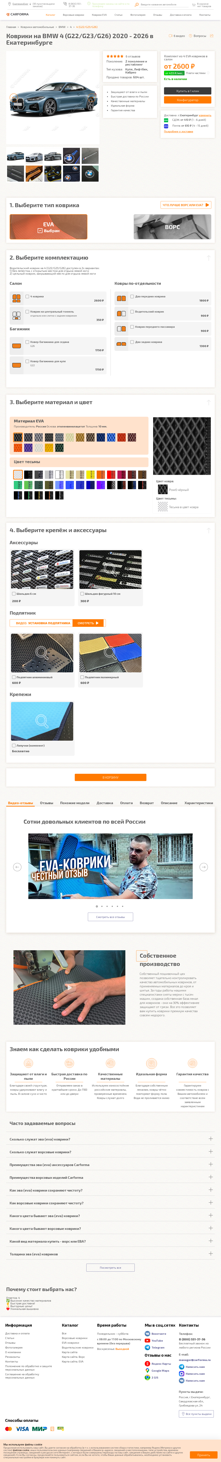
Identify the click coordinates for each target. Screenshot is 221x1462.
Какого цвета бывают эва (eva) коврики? (45, 1216)
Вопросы (200, 36)
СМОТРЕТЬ (86, 623)
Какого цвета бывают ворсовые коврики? (45, 1228)
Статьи (118, 14)
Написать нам (195, 1366)
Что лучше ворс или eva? (183, 205)
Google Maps (160, 1370)
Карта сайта (69, 1352)
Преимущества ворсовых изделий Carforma (46, 1177)
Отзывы (157, 14)
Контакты (204, 14)
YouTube (157, 1340)
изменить (205, 115)
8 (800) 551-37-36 (75, 5)
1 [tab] (97, 906)
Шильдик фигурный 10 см (102, 593)
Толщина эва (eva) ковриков (34, 1254)
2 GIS (155, 1377)
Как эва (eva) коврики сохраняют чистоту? (46, 1190)
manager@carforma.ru (195, 1359)
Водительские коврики (77, 1347)
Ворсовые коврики (73, 14)
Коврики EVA (99, 14)
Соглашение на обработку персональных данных (22, 1375)
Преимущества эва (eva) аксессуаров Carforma (49, 1165)
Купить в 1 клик (187, 91)
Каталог (50, 14)
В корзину (110, 777)
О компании (13, 1352)
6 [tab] (123, 906)
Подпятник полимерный (102, 677)
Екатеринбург (20, 4)
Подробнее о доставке (178, 131)
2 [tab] (102, 906)
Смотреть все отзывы (110, 916)
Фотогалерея (137, 14)
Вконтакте (159, 1333)
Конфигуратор (187, 100)
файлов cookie (21, 1450)
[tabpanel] (110, 866)
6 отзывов (133, 56)
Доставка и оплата (180, 14)
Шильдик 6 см (26, 593)
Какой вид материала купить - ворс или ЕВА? (48, 1241)
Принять (203, 1455)
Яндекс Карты (161, 1363)
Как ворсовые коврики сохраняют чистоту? (47, 1203)
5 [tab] (118, 906)
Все (64, 1333)
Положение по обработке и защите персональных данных (28, 1367)
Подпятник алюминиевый (34, 677)
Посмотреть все (110, 1267)
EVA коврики (70, 1342)
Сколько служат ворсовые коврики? (40, 1152)
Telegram (158, 1347)
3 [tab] (108, 906)
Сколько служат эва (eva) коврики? (40, 1139)
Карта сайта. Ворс (73, 1356)
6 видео (179, 36)
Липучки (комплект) (31, 745)
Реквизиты (12, 1356)
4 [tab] (113, 906)
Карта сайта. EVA (72, 1361)
